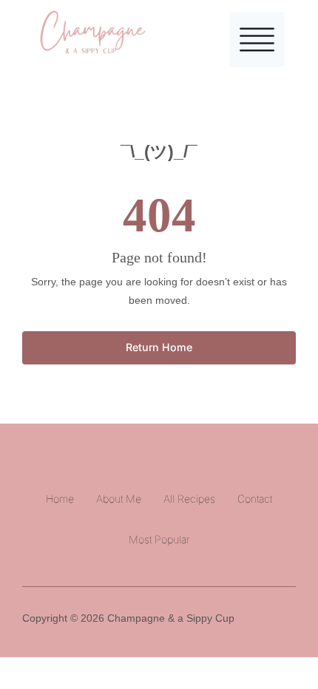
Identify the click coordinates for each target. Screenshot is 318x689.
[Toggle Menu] (257, 39)
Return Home (159, 347)
